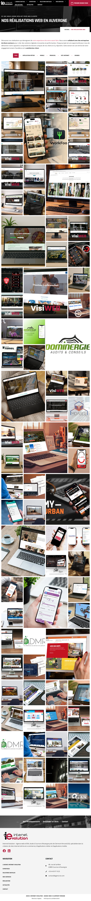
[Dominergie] (68, 344)
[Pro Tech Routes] (12, 692)
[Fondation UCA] (34, 176)
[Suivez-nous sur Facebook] (4, 850)
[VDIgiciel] (56, 718)
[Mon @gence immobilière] (79, 280)
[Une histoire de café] (79, 383)
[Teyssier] (56, 692)
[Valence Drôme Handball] (12, 280)
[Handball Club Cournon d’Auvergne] (79, 254)
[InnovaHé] (79, 692)
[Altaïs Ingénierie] (56, 770)
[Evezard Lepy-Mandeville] (79, 228)
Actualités (30, 5)
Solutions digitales (46, 1)
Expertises (32, 1)
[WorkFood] (45, 138)
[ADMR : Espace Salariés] (34, 641)
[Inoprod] (34, 744)
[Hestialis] (34, 796)
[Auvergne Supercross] (79, 615)
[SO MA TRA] (79, 151)
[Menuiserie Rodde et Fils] (12, 486)
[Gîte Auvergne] (23, 86)
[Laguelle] (23, 396)
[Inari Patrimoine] (12, 305)
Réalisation (6, 881)
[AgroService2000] (79, 99)
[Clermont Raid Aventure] (79, 434)
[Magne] (56, 409)
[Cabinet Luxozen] (12, 434)
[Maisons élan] (79, 796)
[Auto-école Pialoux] (12, 176)
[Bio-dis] (34, 357)
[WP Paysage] (79, 73)
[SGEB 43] (56, 99)
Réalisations (19, 5)
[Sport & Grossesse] (34, 512)
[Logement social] (34, 718)
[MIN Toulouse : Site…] (68, 654)
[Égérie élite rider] (68, 189)
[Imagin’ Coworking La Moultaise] (79, 305)
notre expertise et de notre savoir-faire (46, 40)
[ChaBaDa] (23, 241)
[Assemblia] (56, 744)
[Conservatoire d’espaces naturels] (12, 331)
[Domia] (34, 692)
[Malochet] (79, 770)
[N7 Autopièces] (12, 202)
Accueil (67, 29)
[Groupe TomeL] (12, 357)
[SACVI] (56, 796)
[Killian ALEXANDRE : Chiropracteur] (23, 551)
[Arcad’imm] (12, 796)
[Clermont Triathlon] (34, 202)
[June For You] (79, 563)
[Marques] (12, 151)
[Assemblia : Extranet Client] (12, 641)
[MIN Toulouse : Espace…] (34, 486)
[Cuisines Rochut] (79, 744)
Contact (40, 5)
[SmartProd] (34, 667)
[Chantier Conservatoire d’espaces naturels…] (56, 254)
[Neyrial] (12, 615)
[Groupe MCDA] (12, 460)
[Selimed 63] (12, 770)
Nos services (59, 1)
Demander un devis (51, 821)
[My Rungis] (79, 718)
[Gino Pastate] (56, 228)
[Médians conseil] (56, 73)
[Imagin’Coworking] (56, 563)
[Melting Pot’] (56, 383)
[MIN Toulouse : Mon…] (12, 667)
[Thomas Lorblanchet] (45, 293)
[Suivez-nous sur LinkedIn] (9, 850)
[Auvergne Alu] (34, 770)
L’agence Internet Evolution (12, 865)
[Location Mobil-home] (45, 447)
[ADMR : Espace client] (12, 744)
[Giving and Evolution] (12, 125)
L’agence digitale (20, 1)
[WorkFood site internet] (79, 125)
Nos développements (31, 821)
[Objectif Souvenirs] (12, 718)
